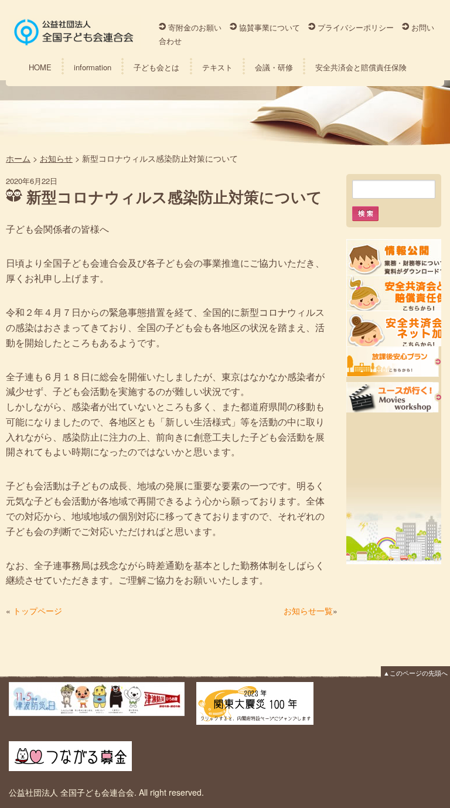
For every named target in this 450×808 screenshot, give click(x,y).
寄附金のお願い (194, 27)
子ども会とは (156, 67)
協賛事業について (269, 27)
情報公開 (393, 257)
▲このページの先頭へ (415, 672)
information (92, 67)
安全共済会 (393, 293)
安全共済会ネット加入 (393, 328)
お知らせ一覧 (308, 610)
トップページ (37, 610)
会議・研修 (274, 67)
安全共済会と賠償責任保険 (361, 67)
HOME (40, 67)
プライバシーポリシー (356, 27)
